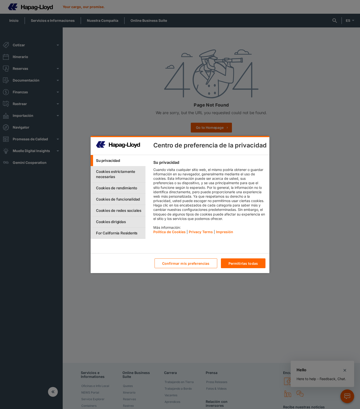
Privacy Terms (201, 232)
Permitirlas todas (243, 263)
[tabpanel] (209, 198)
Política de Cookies (169, 232)
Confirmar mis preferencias (186, 263)
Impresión (224, 232)
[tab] (118, 160)
